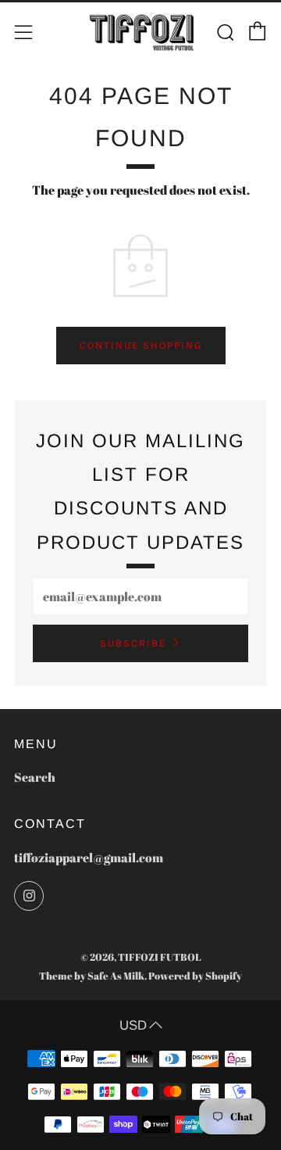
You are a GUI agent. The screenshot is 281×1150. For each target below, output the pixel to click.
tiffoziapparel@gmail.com (88, 857)
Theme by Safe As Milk (91, 976)
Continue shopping (141, 345)
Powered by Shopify (195, 976)
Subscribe (133, 643)
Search (34, 777)
